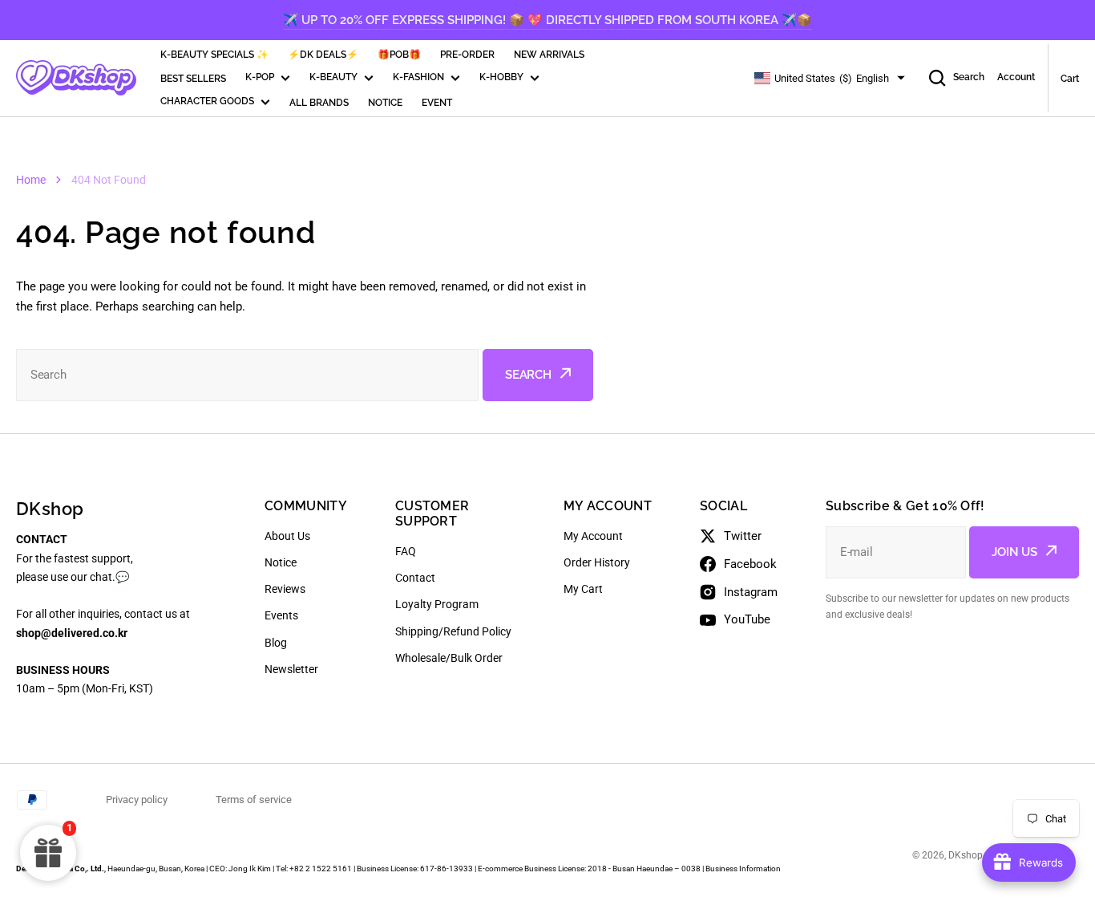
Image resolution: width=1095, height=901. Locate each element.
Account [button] (1016, 77)
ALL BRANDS (319, 102)
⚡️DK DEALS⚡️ (323, 54)
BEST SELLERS (193, 78)
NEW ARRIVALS (549, 54)
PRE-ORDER (467, 54)
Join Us (1014, 552)
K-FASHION (418, 77)
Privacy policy (137, 799)
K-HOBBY (501, 77)
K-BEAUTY (333, 77)
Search (968, 77)
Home (31, 179)
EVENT (437, 102)
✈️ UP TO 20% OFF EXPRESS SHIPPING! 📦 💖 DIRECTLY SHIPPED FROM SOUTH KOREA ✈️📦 (547, 20)
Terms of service (254, 799)
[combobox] (247, 375)
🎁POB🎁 (399, 54)
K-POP (259, 77)
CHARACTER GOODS (207, 101)
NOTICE (385, 102)
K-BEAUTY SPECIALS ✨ (214, 54)
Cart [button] (1070, 78)
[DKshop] (76, 77)
